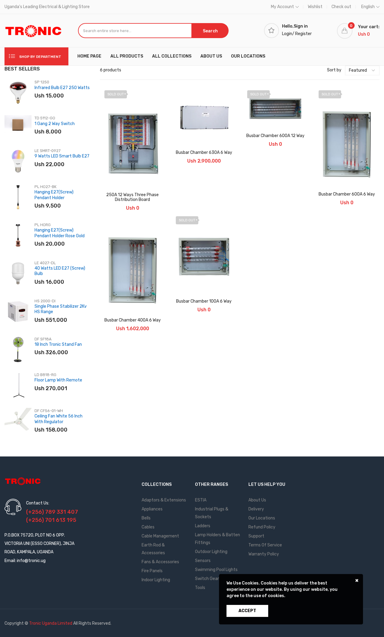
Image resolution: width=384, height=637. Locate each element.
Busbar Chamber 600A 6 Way (347, 194)
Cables (148, 527)
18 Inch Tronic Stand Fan (58, 344)
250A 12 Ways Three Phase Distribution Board (132, 197)
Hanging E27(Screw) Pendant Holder (54, 195)
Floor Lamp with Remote (58, 380)
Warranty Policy (263, 554)
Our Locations (248, 56)
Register (303, 33)
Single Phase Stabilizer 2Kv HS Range (60, 309)
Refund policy (261, 527)
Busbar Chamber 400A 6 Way (132, 320)
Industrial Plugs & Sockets (211, 513)
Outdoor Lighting (211, 551)
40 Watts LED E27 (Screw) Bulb (59, 271)
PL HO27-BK (45, 186)
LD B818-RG (45, 374)
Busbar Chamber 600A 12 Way (275, 135)
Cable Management (160, 536)
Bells (146, 518)
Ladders (202, 525)
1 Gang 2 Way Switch (54, 123)
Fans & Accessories (160, 561)
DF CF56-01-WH (48, 410)
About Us (257, 500)
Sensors (203, 560)
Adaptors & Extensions (164, 500)
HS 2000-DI (45, 301)
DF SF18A (43, 339)
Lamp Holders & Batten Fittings (217, 538)
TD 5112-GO (44, 118)
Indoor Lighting (156, 579)
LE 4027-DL (45, 263)
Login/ (288, 33)
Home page (89, 56)
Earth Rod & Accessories (153, 549)
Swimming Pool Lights (216, 569)
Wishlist (315, 6)
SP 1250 (41, 82)
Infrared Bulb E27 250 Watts (62, 87)
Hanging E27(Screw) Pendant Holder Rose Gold (59, 233)
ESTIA (200, 500)
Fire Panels (152, 570)
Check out (341, 6)
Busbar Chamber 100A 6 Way (204, 301)
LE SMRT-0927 (47, 150)
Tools (200, 587)
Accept (247, 610)
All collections (171, 56)
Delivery (256, 509)
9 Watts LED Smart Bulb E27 (61, 156)
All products (126, 56)
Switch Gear (207, 578)
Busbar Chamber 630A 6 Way (204, 152)
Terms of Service (265, 545)
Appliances (152, 509)
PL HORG (42, 225)
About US (211, 56)
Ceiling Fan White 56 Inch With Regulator (58, 419)
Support (256, 536)
